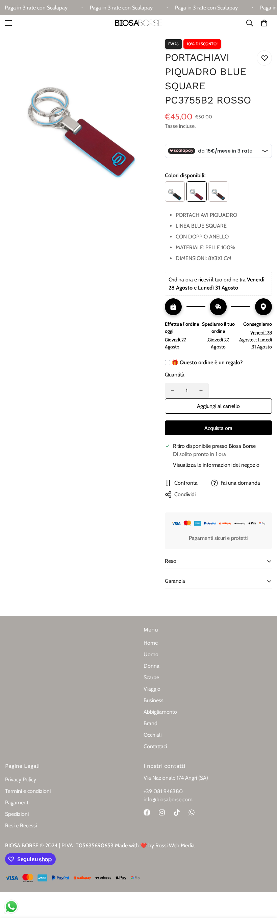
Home (151, 643)
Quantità (174, 374)
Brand (150, 723)
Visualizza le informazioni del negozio (216, 465)
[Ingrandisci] (147, 45)
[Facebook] (147, 812)
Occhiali (152, 735)
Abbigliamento (160, 712)
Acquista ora (218, 428)
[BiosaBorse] (138, 23)
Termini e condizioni (28, 791)
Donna (151, 666)
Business (153, 700)
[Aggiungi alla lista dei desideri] (264, 58)
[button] (264, 23)
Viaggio (152, 689)
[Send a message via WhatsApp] (11, 907)
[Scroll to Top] (264, 881)
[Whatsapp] (191, 812)
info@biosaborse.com (168, 799)
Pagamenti (17, 802)
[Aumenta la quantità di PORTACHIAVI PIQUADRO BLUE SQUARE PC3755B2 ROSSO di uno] (201, 390)
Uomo (151, 654)
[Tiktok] (176, 812)
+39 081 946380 (163, 791)
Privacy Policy (20, 779)
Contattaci (155, 746)
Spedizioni (17, 814)
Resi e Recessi (21, 825)
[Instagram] (161, 812)
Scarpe (151, 677)
